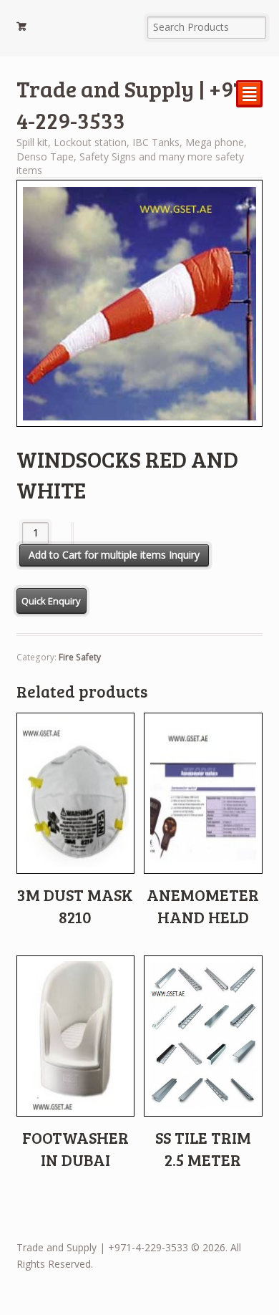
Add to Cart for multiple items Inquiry (114, 555)
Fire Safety (80, 657)
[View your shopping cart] (75, 28)
